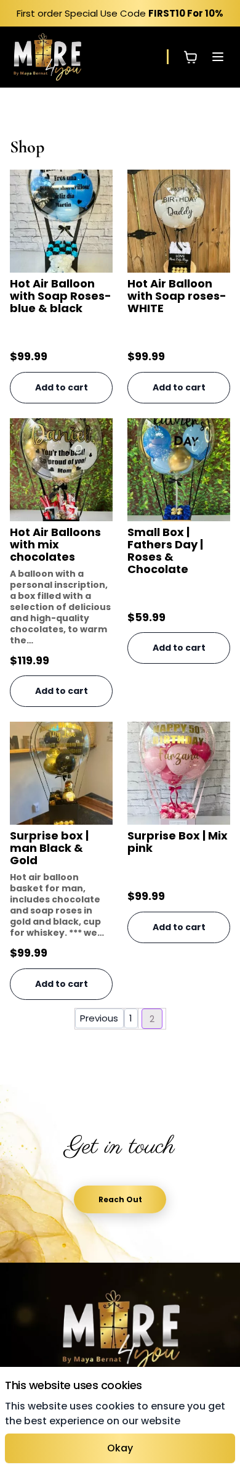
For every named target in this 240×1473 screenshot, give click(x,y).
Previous (99, 1018)
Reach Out (120, 1199)
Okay (120, 1448)
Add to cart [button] (61, 387)
